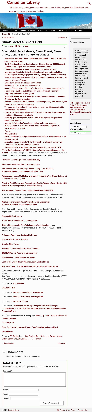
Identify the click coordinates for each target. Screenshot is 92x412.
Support (22, 30)
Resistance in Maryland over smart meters (22, 85)
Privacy (53, 336)
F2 (9, 34)
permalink (38, 339)
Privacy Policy (83, 410)
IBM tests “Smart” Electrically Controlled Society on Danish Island (30, 266)
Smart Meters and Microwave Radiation (18, 257)
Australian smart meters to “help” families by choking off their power (33, 142)
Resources (42, 30)
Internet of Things (20, 301)
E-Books (53, 30)
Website (6, 399)
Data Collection (11, 134)
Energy (7, 131)
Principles (79, 30)
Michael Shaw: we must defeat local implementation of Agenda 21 (32, 126)
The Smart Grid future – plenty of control (21, 145)
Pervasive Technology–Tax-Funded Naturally (21, 160)
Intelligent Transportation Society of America (20, 248)
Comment (7, 371)
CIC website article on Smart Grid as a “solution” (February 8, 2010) (32, 147)
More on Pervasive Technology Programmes (21, 164)
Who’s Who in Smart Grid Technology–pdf (19, 221)
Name (5, 390)
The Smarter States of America (15, 239)
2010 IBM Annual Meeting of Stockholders (19, 253)
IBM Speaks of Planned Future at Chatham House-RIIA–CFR (27, 190)
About (5, 30)
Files (61, 30)
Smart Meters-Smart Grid (14, 128)
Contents (32, 30)
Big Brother (30, 336)
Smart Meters (18, 283)
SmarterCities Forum (10, 244)
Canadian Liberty (23, 2)
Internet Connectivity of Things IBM (28, 292)
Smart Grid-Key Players (12, 216)
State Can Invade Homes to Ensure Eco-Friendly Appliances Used (30, 327)
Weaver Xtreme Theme (67, 410)
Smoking (62, 37)
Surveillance (23, 339)
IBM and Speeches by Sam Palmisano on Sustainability (25, 225)
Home (4, 34)
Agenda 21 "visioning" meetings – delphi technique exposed (30, 123)
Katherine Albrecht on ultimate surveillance (22, 83)
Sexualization (8, 37)
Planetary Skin (8, 323)
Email (5, 394)
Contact (14, 30)
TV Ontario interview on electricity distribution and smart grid (30, 69)
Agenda (69, 30)
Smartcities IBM (8, 288)
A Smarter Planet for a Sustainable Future (19, 235)
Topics (16, 336)
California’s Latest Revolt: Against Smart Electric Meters (25, 262)
